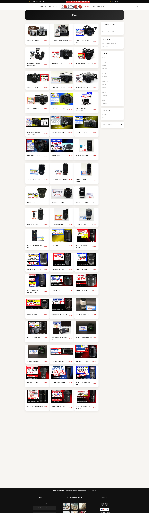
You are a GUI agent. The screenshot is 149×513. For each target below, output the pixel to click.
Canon (104, 60)
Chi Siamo (48, 6)
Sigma (104, 92)
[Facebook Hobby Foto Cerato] (102, 504)
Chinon (104, 62)
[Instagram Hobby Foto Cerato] (106, 504)
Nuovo (104, 114)
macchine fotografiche (109, 43)
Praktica (104, 90)
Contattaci (100, 6)
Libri (93, 6)
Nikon (104, 73)
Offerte (87, 6)
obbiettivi (105, 46)
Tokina (104, 98)
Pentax (104, 84)
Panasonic (105, 79)
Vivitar (104, 100)
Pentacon (105, 81)
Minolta (104, 68)
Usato (104, 117)
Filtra (119, 31)
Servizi (55, 6)
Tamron (104, 95)
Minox (104, 71)
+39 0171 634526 (116, 1)
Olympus (104, 76)
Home (41, 6)
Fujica (104, 65)
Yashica (104, 103)
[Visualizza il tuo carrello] (137, 6)
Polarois (104, 87)
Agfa (103, 57)
